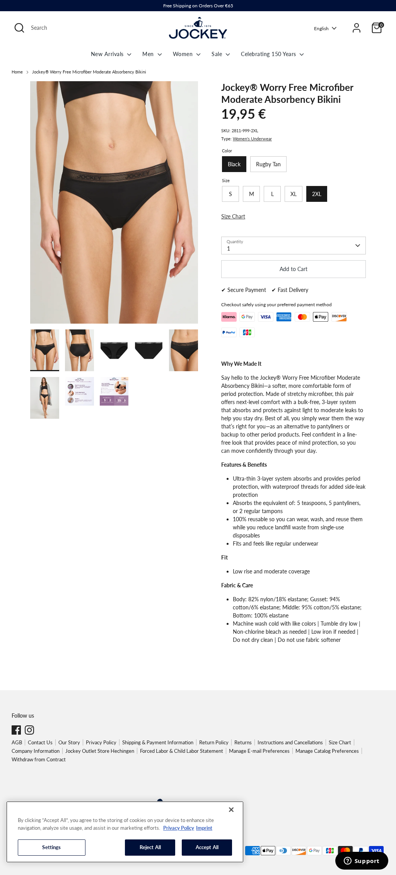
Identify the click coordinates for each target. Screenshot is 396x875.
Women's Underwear (252, 138)
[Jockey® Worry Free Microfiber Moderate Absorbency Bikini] (114, 202)
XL (293, 194)
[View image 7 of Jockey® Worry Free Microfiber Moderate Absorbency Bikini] (79, 350)
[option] (114, 205)
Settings (51, 847)
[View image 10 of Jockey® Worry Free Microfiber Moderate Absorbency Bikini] (183, 350)
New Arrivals (108, 54)
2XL (316, 194)
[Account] (356, 28)
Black (234, 164)
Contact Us (40, 742)
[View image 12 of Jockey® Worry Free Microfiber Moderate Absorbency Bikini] (79, 391)
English (321, 28)
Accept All (207, 847)
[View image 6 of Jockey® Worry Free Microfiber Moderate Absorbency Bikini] (44, 350)
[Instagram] (29, 730)
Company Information (36, 751)
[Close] (231, 809)
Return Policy (214, 742)
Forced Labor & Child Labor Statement (181, 751)
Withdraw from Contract (39, 759)
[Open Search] (19, 28)
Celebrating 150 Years (269, 54)
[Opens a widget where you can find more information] (361, 861)
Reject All (150, 847)
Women (184, 54)
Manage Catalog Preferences (327, 751)
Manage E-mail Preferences (259, 751)
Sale (218, 54)
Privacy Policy (101, 742)
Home (17, 72)
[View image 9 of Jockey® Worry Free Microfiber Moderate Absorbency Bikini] (148, 350)
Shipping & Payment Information (157, 742)
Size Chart (340, 742)
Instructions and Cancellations (290, 742)
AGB (17, 742)
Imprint (204, 828)
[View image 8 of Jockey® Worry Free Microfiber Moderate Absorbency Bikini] (114, 350)
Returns (243, 742)
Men (148, 54)
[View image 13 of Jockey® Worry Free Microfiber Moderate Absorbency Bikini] (114, 391)
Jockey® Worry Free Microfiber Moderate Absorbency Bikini (89, 72)
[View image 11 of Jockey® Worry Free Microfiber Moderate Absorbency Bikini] (44, 398)
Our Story (69, 742)
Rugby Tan (268, 164)
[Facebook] (16, 730)
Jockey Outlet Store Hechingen (99, 751)
